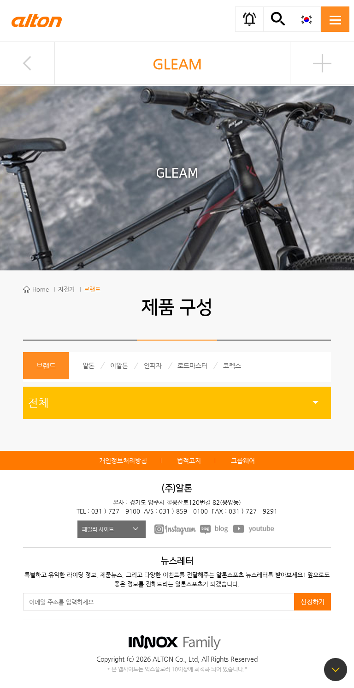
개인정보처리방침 (123, 460)
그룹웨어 (243, 460)
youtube (254, 528)
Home (40, 289)
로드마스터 (192, 365)
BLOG (214, 528)
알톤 (88, 365)
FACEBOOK (175, 528)
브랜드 (92, 289)
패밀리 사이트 (98, 529)
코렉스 (232, 365)
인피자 (153, 365)
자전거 (66, 289)
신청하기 (312, 601)
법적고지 (189, 460)
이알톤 (119, 365)
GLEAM (177, 64)
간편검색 (278, 18)
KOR (306, 19)
